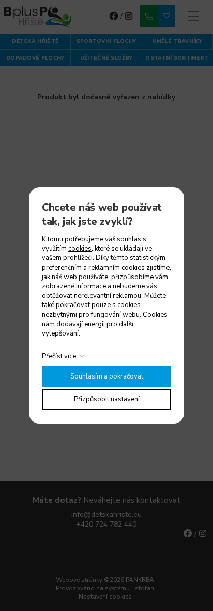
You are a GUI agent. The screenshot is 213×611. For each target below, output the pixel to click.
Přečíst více (59, 356)
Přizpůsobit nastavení (107, 399)
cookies (80, 248)
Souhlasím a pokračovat (106, 376)
